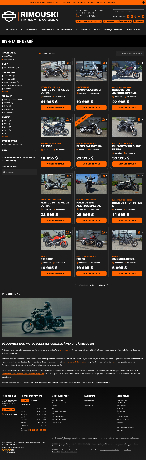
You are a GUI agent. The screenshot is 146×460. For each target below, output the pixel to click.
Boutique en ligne (113, 30)
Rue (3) (7, 88)
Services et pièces (90, 30)
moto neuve (65, 350)
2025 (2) (7, 120)
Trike (53, 414)
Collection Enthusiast (59, 419)
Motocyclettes (13, 30)
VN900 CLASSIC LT (89, 89)
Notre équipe (121, 405)
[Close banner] (143, 2)
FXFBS (80, 259)
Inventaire (31, 30)
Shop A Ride (19, 447)
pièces (114, 362)
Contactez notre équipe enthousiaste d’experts (23, 374)
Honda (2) (8, 103)
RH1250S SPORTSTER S (127, 204)
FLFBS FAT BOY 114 (89, 146)
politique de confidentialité (109, 450)
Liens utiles (122, 396)
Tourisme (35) (10, 76)
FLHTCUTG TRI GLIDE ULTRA (55, 91)
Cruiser (54, 405)
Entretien (119, 422)
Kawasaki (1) (9, 112)
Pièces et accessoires (124, 425)
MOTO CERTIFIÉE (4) (13, 144)
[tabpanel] (33, 417)
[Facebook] (128, 16)
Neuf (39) (8, 56)
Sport (54, 408)
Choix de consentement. (69, 452)
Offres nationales (67, 30)
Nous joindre (133, 30)
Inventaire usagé (89, 403)
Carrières (119, 408)
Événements (120, 414)
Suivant (101, 285)
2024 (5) (8, 124)
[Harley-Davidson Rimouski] (30, 16)
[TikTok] (135, 16)
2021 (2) (7, 133)
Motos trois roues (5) (13, 85)
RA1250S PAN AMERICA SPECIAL (124, 91)
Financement (56, 422)
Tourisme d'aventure (59, 411)
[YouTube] (139, 16)
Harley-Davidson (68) (13, 99)
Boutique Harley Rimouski (125, 427)
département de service (75, 362)
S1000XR (47, 259)
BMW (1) (7, 106)
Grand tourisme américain (61, 403)
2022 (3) (7, 130)
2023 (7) (8, 127)
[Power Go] (25, 451)
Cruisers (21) (9, 79)
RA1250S (46, 146)
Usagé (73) (9, 59)
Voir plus (5, 91)
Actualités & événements (125, 403)
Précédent (83, 285)
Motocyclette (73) (12, 67)
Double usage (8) (11, 82)
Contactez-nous (121, 400)
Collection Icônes (58, 416)
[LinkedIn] (142, 16)
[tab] (25, 400)
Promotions (47, 30)
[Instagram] (131, 16)
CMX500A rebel (123, 259)
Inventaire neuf (89, 400)
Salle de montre (57, 400)
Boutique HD (120, 430)
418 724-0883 (89, 15)
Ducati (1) (8, 109)
